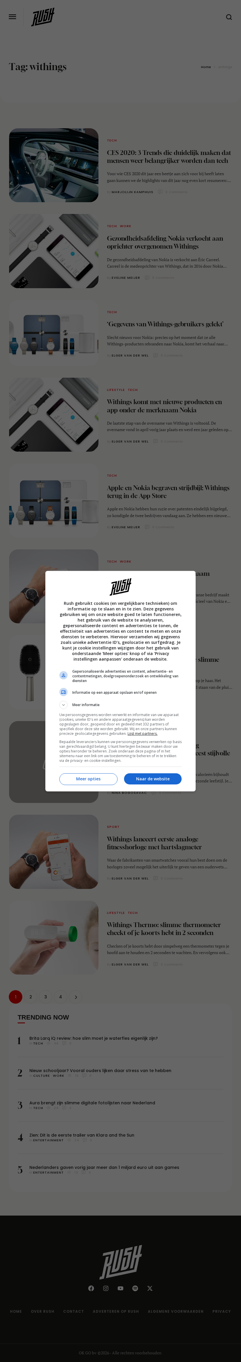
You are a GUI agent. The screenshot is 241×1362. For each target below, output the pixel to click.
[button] (120, 705)
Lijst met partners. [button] (143, 733)
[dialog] (120, 681)
